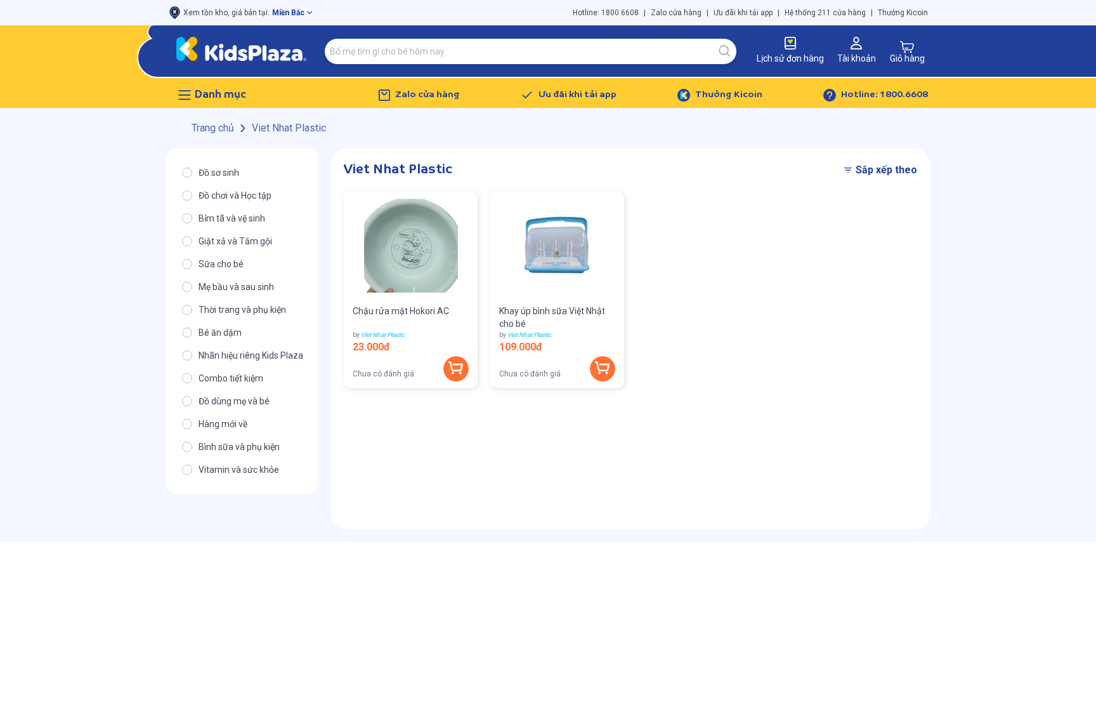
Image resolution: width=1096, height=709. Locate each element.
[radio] (242, 173)
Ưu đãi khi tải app (743, 12)
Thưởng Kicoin (903, 12)
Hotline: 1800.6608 (606, 12)
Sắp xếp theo (886, 170)
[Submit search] (725, 51)
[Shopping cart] (907, 47)
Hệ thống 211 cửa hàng (825, 12)
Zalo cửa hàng (676, 12)
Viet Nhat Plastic (383, 334)
